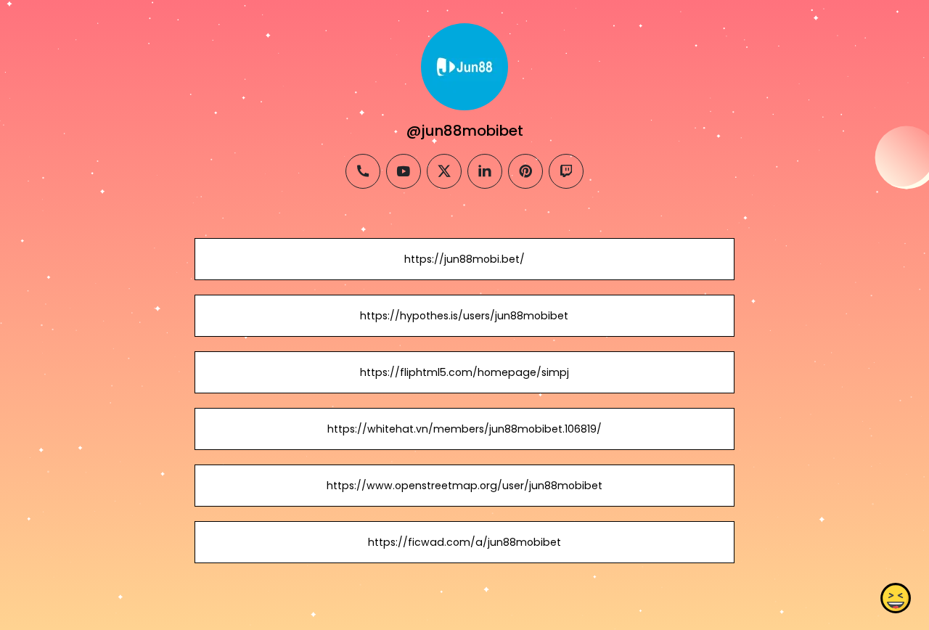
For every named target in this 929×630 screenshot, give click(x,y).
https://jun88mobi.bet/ (464, 259)
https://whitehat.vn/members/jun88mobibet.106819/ (464, 429)
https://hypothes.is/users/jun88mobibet (464, 315)
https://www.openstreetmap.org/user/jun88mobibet (464, 485)
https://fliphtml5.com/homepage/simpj (464, 372)
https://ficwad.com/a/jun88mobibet (464, 542)
